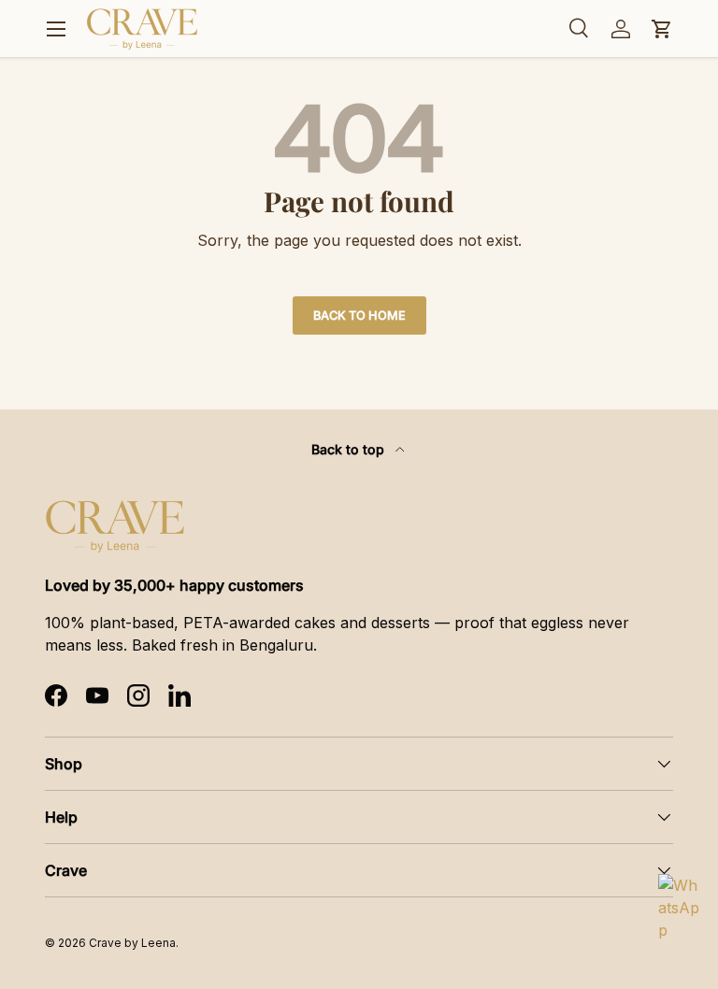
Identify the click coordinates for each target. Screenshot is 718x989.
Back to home (359, 315)
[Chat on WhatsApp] (680, 896)
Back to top (349, 449)
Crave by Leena (132, 943)
